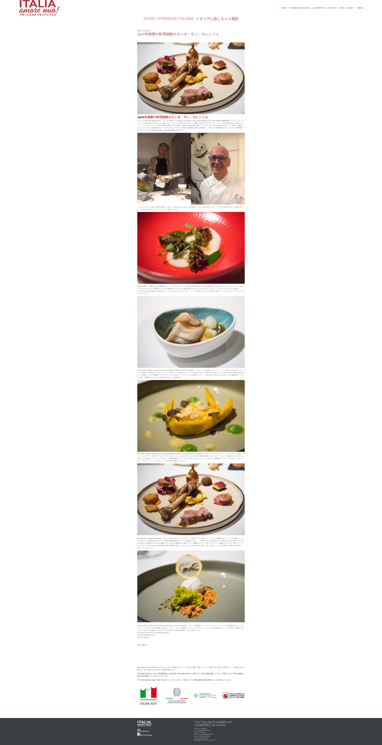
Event (350, 8)
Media (360, 8)
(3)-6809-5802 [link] (207, 734)
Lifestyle (332, 8)
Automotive (319, 8)
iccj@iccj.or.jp (203, 738)
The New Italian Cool (300, 8)
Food (284, 8)
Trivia (342, 8)
